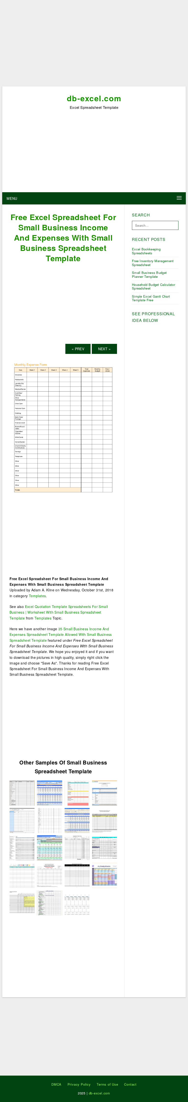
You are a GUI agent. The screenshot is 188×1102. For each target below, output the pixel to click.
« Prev (78, 348)
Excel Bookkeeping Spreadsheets (146, 251)
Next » (104, 348)
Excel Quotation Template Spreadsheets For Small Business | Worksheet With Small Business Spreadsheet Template (59, 612)
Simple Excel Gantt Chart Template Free (151, 298)
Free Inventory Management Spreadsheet (153, 263)
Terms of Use (107, 1084)
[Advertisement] (94, 45)
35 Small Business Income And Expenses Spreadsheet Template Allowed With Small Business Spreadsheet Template (61, 634)
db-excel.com (94, 98)
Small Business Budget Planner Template (149, 274)
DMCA (56, 1084)
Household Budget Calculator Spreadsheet (153, 286)
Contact (130, 1084)
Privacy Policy (79, 1084)
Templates (37, 595)
